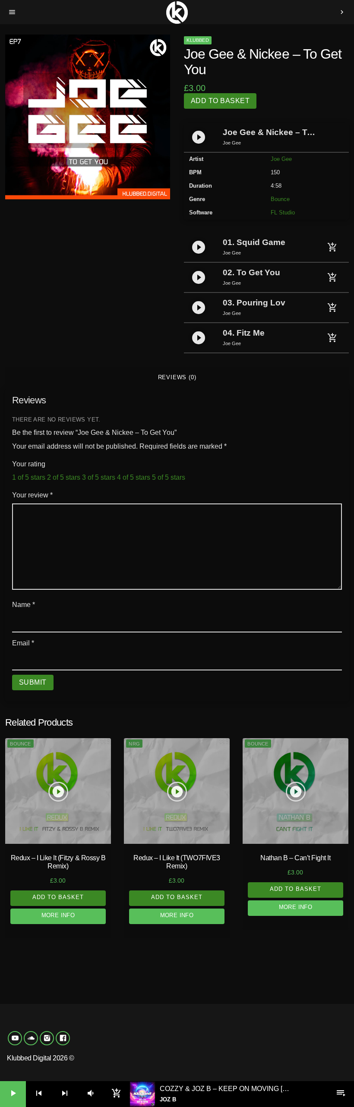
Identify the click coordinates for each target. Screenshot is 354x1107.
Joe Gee (281, 159)
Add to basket (220, 100)
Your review (32, 495)
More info (58, 915)
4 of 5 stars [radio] (133, 477)
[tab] (177, 377)
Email (23, 643)
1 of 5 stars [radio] (28, 477)
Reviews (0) (177, 377)
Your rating (28, 464)
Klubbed (197, 40)
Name (23, 604)
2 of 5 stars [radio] (63, 477)
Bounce (280, 199)
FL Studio (283, 212)
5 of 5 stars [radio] (168, 477)
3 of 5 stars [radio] (98, 477)
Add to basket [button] (58, 897)
